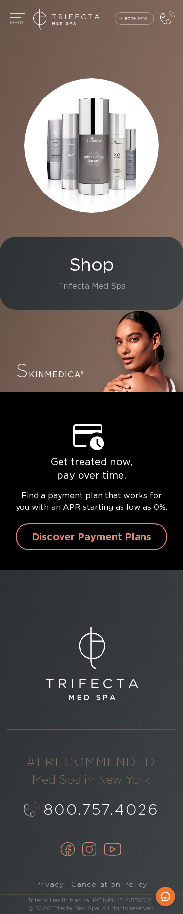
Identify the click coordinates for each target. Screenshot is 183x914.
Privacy (49, 884)
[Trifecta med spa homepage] (91, 19)
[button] (17, 19)
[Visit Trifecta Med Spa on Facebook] (68, 850)
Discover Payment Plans (91, 537)
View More (91, 345)
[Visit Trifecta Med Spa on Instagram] (89, 850)
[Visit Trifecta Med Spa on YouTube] (112, 850)
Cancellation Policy (109, 884)
